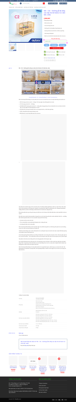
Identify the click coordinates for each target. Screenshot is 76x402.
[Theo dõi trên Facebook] (54, 1)
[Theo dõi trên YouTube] (64, 1)
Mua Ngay (13, 356)
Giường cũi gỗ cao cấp (40, 7)
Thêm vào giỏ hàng (57, 48)
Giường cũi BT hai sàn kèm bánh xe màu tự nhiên (52, 367)
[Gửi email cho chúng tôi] (57, 1)
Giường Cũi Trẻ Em (28, 7)
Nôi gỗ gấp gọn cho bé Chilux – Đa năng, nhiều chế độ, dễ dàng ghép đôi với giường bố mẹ (62, 368)
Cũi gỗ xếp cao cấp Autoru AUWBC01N (13, 367)
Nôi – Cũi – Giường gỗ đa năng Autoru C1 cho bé (33, 367)
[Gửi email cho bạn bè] (49, 60)
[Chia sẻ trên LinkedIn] (53, 60)
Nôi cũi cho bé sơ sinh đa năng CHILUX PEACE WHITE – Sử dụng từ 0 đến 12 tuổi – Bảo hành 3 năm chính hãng (43, 369)
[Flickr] (66, 1)
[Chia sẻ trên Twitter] (47, 60)
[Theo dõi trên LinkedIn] (63, 1)
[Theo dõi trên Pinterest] (61, 1)
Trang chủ (11, 7)
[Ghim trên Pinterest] (51, 60)
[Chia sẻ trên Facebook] (45, 60)
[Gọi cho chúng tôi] (59, 1)
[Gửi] (44, 3)
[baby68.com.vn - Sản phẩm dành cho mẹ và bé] (13, 3)
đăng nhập (26, 345)
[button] (21, 3)
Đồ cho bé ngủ (19, 7)
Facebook (54, 45)
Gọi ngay (62, 45)
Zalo (47, 45)
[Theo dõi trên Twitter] (55, 1)
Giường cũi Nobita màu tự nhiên (23, 367)
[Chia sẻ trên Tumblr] (55, 60)
